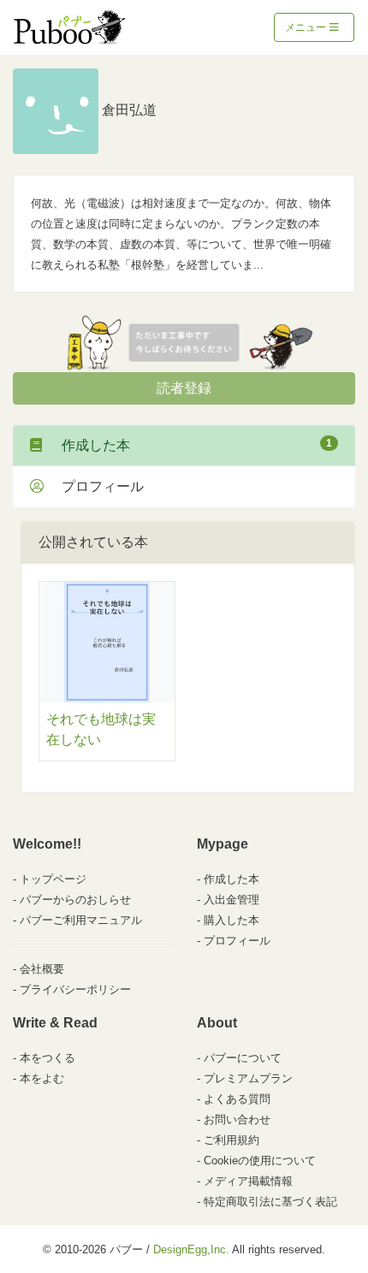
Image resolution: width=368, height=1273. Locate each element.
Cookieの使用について (260, 1160)
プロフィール (96, 486)
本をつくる (47, 1057)
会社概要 (42, 968)
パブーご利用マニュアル (81, 920)
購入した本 (231, 920)
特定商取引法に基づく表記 (270, 1201)
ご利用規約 (231, 1140)
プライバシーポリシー (75, 989)
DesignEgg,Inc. (191, 1249)
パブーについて (243, 1057)
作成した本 (190, 445)
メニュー (307, 27)
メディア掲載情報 (248, 1181)
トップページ (53, 879)
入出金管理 (231, 899)
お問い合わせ (237, 1119)
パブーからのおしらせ (75, 899)
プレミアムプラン (248, 1078)
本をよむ (42, 1078)
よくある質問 (237, 1098)
